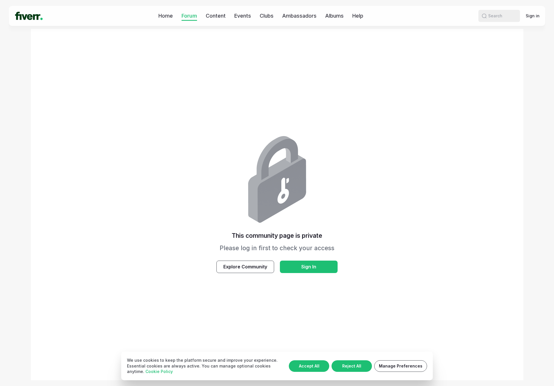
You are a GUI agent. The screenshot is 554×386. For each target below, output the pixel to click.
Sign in (533, 15)
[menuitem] (165, 16)
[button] (484, 15)
